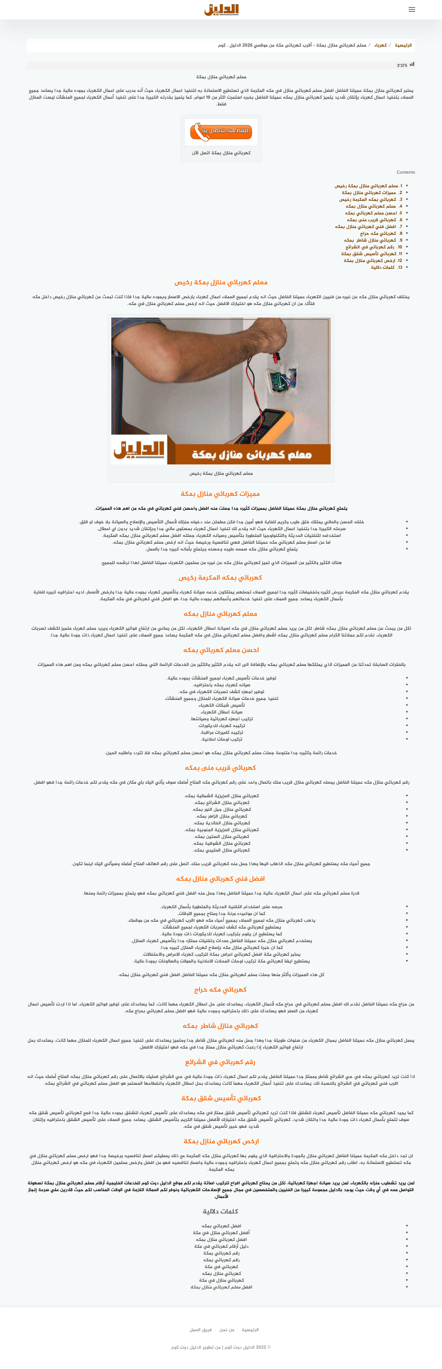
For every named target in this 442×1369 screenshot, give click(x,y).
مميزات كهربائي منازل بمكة (372, 193)
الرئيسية (250, 1330)
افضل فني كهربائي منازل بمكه (368, 227)
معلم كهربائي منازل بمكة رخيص (368, 186)
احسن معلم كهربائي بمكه (373, 213)
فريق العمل (201, 1330)
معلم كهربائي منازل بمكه (374, 206)
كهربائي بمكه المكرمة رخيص (370, 199)
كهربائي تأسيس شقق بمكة (371, 254)
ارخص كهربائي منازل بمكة (373, 261)
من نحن (226, 1330)
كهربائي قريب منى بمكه (374, 220)
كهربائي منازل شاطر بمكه (373, 240)
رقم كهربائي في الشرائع (374, 247)
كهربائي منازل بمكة (315, 508)
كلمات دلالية (386, 267)
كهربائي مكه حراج (381, 233)
